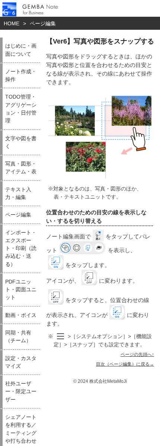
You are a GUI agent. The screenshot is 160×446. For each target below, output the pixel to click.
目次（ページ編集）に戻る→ (125, 364)
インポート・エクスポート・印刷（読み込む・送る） (20, 248)
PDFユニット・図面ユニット (20, 290)
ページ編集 (43, 23)
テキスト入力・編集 (18, 193)
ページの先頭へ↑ (137, 354)
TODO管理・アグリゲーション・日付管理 (20, 108)
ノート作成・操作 (20, 75)
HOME (11, 23)
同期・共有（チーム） (18, 336)
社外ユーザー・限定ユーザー (20, 391)
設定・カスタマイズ (20, 362)
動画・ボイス (20, 315)
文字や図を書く (20, 142)
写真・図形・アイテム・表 (20, 167)
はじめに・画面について (20, 50)
